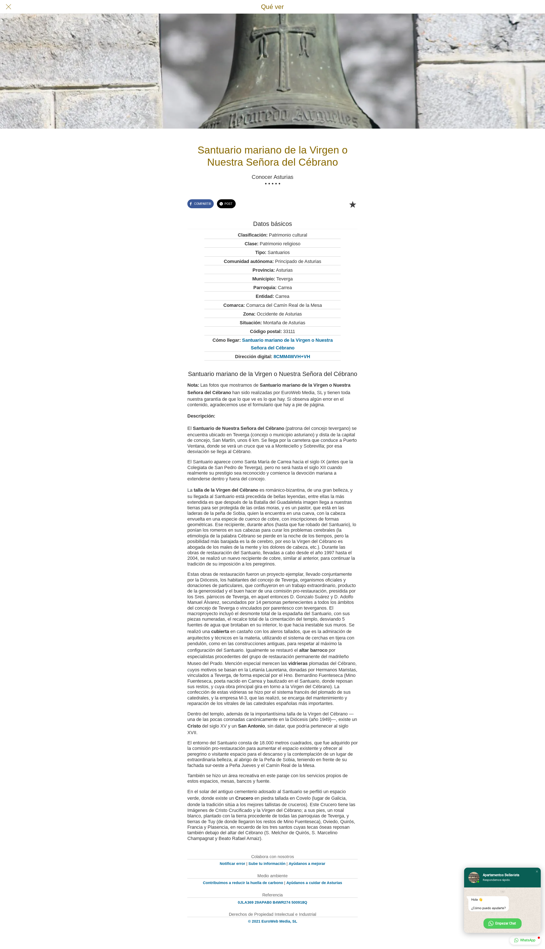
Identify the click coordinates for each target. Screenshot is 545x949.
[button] (537, 871)
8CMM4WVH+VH (292, 356)
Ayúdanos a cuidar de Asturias (314, 883)
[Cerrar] (8, 6)
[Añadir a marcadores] (352, 204)
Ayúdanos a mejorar (307, 863)
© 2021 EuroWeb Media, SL (272, 921)
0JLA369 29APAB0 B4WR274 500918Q (272, 902)
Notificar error (232, 863)
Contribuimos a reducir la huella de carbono (243, 883)
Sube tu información (266, 863)
